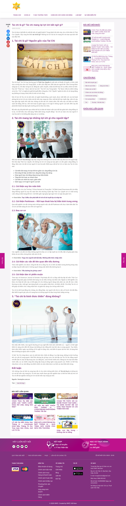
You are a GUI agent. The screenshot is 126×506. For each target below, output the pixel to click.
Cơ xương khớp (90, 99)
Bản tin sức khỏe (90, 85)
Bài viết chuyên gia (91, 82)
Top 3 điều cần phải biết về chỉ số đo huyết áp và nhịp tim (42, 197)
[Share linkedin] (8, 38)
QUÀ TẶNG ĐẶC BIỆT (18, 455)
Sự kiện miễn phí (90, 15)
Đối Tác (58, 479)
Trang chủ (17, 15)
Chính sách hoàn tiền (45, 478)
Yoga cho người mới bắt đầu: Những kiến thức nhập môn (42, 258)
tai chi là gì (20, 383)
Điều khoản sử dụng (45, 467)
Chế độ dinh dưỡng (91, 95)
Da (86, 102)
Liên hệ (58, 476)
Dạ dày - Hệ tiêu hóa (98, 102)
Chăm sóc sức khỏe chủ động (62, 15)
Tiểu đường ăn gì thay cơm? (32, 270)
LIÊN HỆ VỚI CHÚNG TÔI (58, 455)
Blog (57, 473)
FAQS (46, 455)
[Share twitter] (8, 35)
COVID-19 (27, 15)
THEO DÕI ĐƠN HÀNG (35, 455)
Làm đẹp (78, 15)
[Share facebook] (8, 31)
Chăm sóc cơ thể (90, 89)
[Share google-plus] (8, 45)
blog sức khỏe (104, 85)
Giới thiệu (59, 470)
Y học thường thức (40, 15)
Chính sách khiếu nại (45, 481)
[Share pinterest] (8, 42)
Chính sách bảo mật (45, 470)
